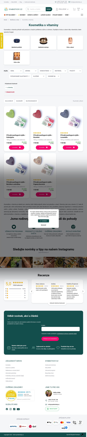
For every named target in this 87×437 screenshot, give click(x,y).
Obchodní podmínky (11, 373)
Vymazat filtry (10, 92)
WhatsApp (53, 408)
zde (47, 216)
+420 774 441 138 (53, 400)
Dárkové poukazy (49, 375)
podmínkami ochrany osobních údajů (67, 333)
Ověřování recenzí (10, 378)
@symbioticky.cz (43, 252)
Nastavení (43, 225)
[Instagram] (10, 409)
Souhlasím (44, 221)
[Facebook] (7, 409)
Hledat (49, 9)
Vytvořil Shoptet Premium (73, 434)
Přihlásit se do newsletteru (50, 338)
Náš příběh (14, 2)
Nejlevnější (9, 101)
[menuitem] (10, 15)
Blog (21, 2)
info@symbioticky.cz (53, 404)
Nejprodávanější (31, 101)
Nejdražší (19, 101)
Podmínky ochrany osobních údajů (15, 375)
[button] (83, 291)
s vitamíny (10, 87)
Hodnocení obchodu (29, 2)
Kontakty (6, 2)
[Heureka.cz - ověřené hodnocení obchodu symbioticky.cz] (20, 395)
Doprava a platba (10, 367)
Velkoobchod (9, 381)
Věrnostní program (50, 370)
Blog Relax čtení (49, 373)
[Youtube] (18, 409)
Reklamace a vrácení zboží (12, 370)
